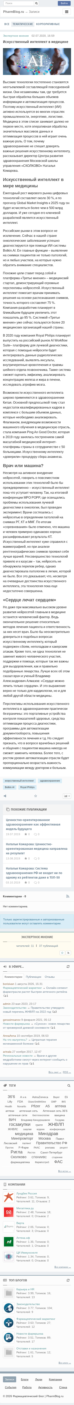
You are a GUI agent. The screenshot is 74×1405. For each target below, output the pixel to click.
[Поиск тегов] (69, 1085)
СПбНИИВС (39, 1157)
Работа (27, 1387)
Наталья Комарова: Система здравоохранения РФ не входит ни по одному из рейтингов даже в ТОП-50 (34, 873)
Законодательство (14, 1007)
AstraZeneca (40, 1097)
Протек (9, 1147)
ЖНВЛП (56, 1124)
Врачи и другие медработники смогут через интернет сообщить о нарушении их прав (35, 1059)
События (10, 1387)
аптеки (10, 1110)
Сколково (18, 1157)
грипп (39, 1124)
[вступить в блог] (62, 953)
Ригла (16, 1151)
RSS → (67, 1072)
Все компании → (62, 1267)
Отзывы (50, 976)
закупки (27, 1129)
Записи (9, 1379)
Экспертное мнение (16, 35)
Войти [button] (64, 3)
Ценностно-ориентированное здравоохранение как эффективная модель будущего (33, 824)
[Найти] (36, 3)
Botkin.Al (9, 787)
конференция (57, 1129)
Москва (44, 1138)
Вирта (20, 1223)
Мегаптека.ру (25, 1208)
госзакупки (19, 1124)
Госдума (59, 1120)
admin (7, 1003)
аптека (60, 1106)
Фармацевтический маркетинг (22, 987)
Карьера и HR (25, 1289)
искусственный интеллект (19, 780)
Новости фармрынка (16, 1023)
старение (57, 1157)
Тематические (23, 24)
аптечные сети (17, 1115)
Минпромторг (22, 1138)
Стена (63, 1387)
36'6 (11, 1096)
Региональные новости (18, 1055)
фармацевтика (20, 1162)
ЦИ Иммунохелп (27, 1252)
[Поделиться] (5, 796)
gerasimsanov (12, 1019)
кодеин (41, 1129)
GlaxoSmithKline (37, 1101)
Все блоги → (65, 1362)
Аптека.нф (23, 1237)
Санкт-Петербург (51, 1152)
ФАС (58, 1162)
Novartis (21, 1106)
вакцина (59, 1115)
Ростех (31, 1152)
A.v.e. (23, 1097)
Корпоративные (48, 24)
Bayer (56, 1097)
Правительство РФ (51, 1143)
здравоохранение (50, 780)
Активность (45, 1387)
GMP (53, 1101)
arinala (7, 1051)
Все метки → (64, 1171)
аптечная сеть (28, 1110)
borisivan (8, 983)
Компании (55, 1379)
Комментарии (13, 976)
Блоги (24, 1379)
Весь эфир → (55, 1072)
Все (6, 24)
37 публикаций (48, 945)
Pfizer (35, 1106)
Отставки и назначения (31, 1348)
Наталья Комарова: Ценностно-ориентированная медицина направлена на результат (36, 848)
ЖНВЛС (13, 1129)
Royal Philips (27, 787)
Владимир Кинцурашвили (35, 1120)
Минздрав (48, 1133)
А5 (47, 1106)
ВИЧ (12, 1120)
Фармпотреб (42, 1162)
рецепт (64, 1147)
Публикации (33, 976)
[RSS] (67, 896)
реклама (50, 1147)
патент (26, 1143)
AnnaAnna (9, 1035)
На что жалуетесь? (15, 1039)
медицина (24, 1134)
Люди (38, 1379)
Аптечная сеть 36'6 (55, 1110)
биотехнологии (40, 1115)
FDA (20, 1101)
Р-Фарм (24, 1147)
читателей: (25, 945)
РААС (37, 1147)
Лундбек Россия (26, 1193)
